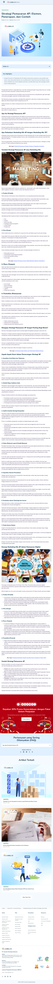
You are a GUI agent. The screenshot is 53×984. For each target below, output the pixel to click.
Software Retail (5, 917)
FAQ (42, 925)
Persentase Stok (18, 922)
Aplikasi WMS (5, 933)
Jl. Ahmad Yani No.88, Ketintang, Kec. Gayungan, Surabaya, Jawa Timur (11, 967)
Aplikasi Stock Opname (6, 939)
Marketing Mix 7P (32, 135)
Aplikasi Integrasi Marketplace (5, 925)
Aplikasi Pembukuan (6, 937)
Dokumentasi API (44, 919)
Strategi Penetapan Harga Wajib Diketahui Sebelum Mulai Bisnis (29, 261)
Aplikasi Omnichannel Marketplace (6, 921)
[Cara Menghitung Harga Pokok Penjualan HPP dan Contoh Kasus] (26, 868)
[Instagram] (2, 976)
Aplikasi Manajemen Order (6, 942)
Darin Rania (5, 20)
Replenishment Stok (19, 917)
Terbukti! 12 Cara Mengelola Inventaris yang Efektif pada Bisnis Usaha (20, 801)
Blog (42, 923)
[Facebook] (5, 976)
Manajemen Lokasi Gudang (18, 919)
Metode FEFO (17, 926)
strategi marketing (13, 99)
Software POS (5, 919)
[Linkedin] (7, 976)
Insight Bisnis (5, 799)
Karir (29, 921)
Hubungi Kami (31, 923)
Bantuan (42, 917)
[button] (49, 66)
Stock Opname (18, 928)
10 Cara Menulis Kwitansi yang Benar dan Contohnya (15, 845)
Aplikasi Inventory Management (5, 928)
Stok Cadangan (18, 930)
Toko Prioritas (18, 932)
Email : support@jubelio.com (7, 972)
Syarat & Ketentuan (32, 930)
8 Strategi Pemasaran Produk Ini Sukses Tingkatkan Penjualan (29, 146)
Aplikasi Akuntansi (5, 935)
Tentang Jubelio (31, 917)
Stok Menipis (17, 924)
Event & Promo (31, 919)
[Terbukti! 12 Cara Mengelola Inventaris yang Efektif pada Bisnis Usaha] (26, 781)
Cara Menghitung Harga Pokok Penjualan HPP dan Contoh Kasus (18, 889)
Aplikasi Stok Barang (6, 931)
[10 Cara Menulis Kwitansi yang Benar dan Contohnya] (26, 824)
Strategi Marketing (5, 10)
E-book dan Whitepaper (46, 921)
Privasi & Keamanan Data (32, 933)
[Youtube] (10, 976)
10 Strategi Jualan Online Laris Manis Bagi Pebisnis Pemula (29, 351)
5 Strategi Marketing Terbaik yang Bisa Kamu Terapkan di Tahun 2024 (29, 657)
